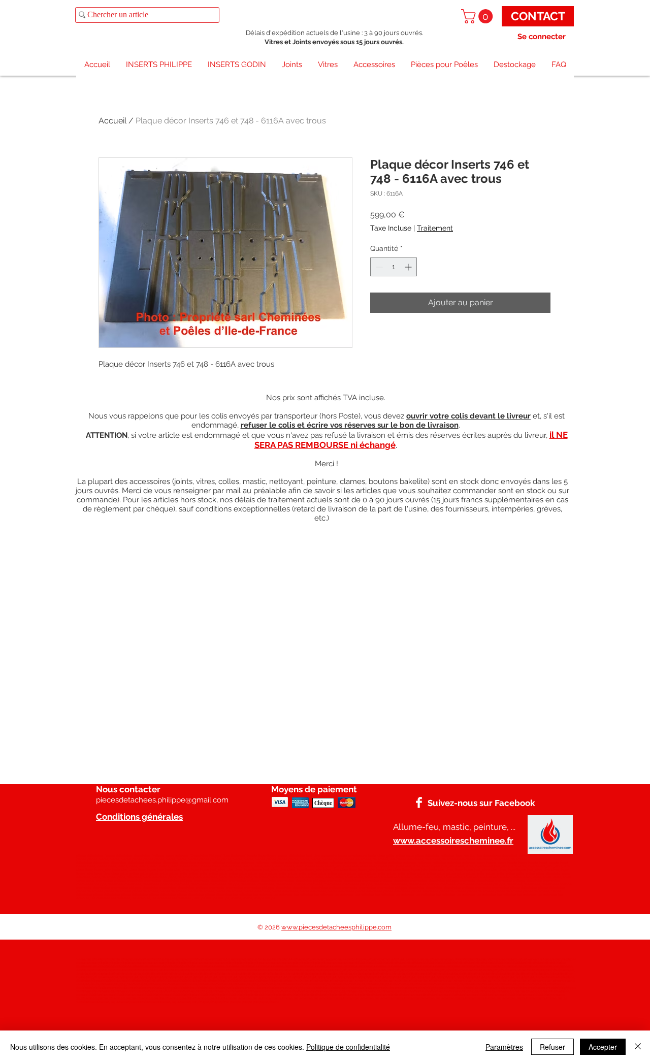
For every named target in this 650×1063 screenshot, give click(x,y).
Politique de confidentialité (348, 1047)
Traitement (435, 228)
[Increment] (409, 267)
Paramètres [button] (504, 1047)
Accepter (603, 1047)
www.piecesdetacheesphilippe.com (336, 927)
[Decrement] (378, 267)
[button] (478, 16)
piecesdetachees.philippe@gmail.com (162, 799)
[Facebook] (419, 802)
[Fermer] (638, 1047)
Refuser (552, 1047)
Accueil (112, 120)
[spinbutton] (393, 267)
